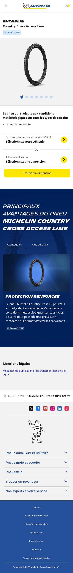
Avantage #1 (14, 244)
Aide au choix (40, 244)
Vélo (22, 396)
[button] (36, 139)
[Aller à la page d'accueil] (36, 6)
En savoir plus (15, 328)
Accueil (12, 396)
